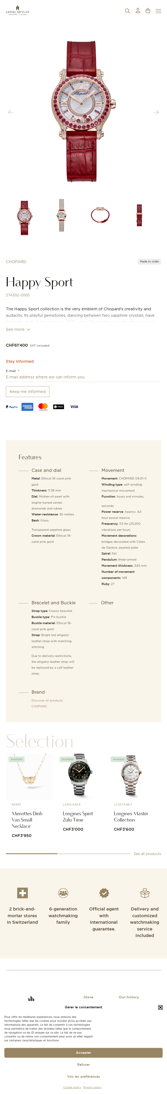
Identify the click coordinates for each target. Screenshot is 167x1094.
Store (88, 997)
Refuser (83, 1064)
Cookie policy (72, 1087)
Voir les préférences (83, 1076)
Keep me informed (28, 391)
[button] (160, 1007)
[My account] (138, 11)
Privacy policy (92, 1087)
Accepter (83, 1052)
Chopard (16, 262)
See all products (147, 854)
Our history (129, 997)
